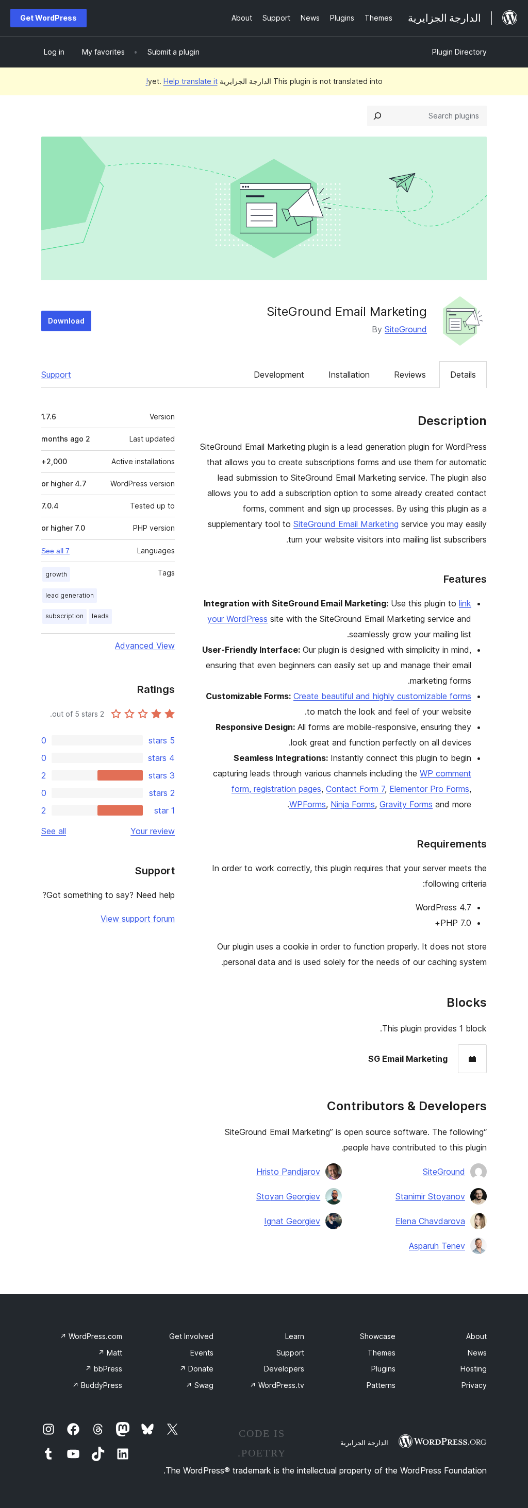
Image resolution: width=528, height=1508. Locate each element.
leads (100, 616)
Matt (110, 1352)
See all (53, 831)
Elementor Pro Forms (429, 789)
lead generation (69, 595)
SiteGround (406, 329)
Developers (284, 1368)
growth (56, 574)
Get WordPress (48, 17)
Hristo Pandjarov (288, 1171)
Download (66, 320)
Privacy (474, 1385)
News (477, 1352)
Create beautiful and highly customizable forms (382, 696)
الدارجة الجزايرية (364, 1442)
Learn (294, 1336)
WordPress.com (91, 1336)
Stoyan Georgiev (288, 1196)
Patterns (381, 1385)
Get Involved (191, 1336)
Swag (199, 1385)
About (476, 1336)
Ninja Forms (353, 804)
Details (463, 374)
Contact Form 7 (355, 789)
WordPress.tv (277, 1385)
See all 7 (55, 551)
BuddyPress (97, 1385)
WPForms (307, 804)
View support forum (138, 918)
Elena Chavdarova (430, 1221)
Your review (152, 831)
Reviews (410, 374)
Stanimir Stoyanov (430, 1196)
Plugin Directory (459, 51)
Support (56, 374)
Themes (381, 1352)
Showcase (377, 1336)
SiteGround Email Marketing (346, 524)
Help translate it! (182, 81)
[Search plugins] (377, 116)
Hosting (473, 1368)
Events (201, 1352)
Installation (349, 374)
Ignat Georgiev (292, 1221)
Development (279, 374)
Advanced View (145, 645)
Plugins (383, 1368)
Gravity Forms (406, 804)
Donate (196, 1368)
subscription (64, 616)
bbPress (103, 1368)
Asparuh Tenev (437, 1246)
